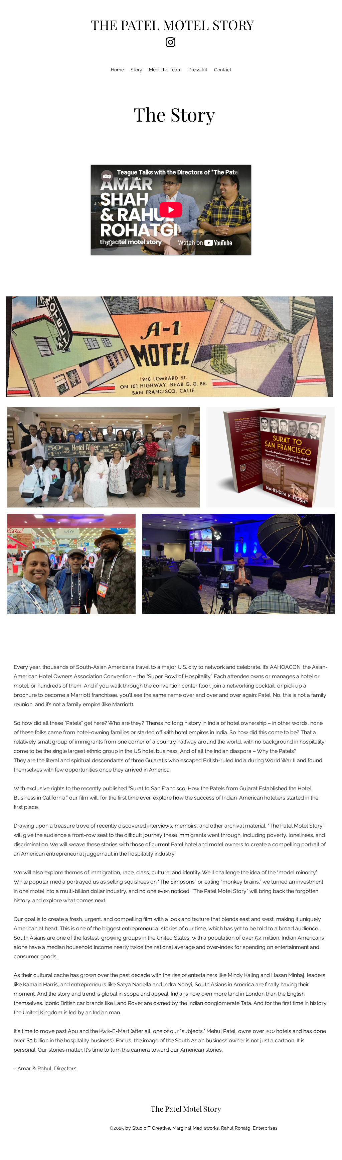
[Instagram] (170, 42)
